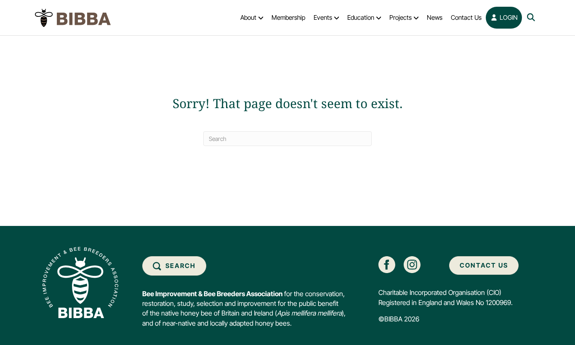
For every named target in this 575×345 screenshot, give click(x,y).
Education (360, 17)
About (248, 17)
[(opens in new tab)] (386, 264)
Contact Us (466, 17)
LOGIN (508, 17)
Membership (288, 17)
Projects (400, 17)
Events (323, 17)
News (434, 17)
